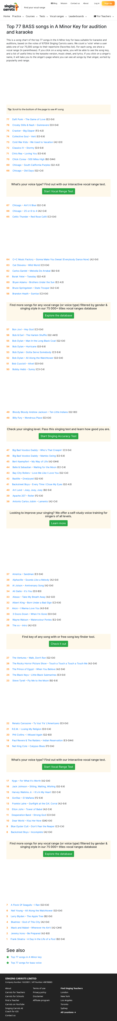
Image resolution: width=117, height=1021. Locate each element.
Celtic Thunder (20, 216)
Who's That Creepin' (51, 450)
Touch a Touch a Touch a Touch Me (68, 663)
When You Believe (46, 669)
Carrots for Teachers (15, 992)
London (64, 992)
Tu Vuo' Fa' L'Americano (46, 723)
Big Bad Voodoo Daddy (25, 450)
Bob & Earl (18, 335)
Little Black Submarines (43, 674)
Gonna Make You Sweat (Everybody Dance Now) (62, 259)
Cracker (16, 130)
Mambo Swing (48, 455)
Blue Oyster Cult (20, 826)
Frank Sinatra (18, 939)
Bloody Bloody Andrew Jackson (30, 412)
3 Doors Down (20, 614)
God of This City (31, 922)
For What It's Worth (30, 780)
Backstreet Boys (21, 484)
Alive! (31, 363)
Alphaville (18, 579)
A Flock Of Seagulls (21, 904)
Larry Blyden (17, 916)
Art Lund (17, 490)
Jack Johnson (19, 786)
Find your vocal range (34, 7)
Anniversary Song (34, 585)
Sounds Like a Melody (37, 579)
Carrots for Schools (14, 996)
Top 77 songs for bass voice (26, 962)
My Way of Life (40, 461)
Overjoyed (28, 478)
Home (6, 16)
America (16, 574)
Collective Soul (20, 136)
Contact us (75, 3)
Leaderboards (76, 16)
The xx (16, 625)
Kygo (14, 780)
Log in (96, 3)
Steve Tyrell (18, 680)
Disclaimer (38, 996)
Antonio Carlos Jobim (24, 501)
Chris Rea (17, 153)
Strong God (39, 814)
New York (65, 996)
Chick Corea (19, 159)
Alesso (16, 596)
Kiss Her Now (34, 820)
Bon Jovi (17, 329)
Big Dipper (29, 130)
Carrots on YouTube (14, 1004)
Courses (30, 16)
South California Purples (37, 164)
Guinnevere (43, 125)
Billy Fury (17, 417)
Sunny (31, 369)
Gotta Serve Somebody (38, 352)
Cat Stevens (19, 265)
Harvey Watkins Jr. (22, 792)
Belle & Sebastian (22, 467)
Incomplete (37, 832)
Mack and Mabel (20, 927)
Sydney (64, 1008)
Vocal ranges (57, 16)
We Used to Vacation (41, 142)
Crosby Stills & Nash (23, 125)
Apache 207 (19, 495)
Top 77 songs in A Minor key (26, 957)
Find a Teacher (12, 1000)
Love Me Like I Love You (45, 472)
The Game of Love (35, 119)
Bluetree (15, 922)
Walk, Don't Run (37, 657)
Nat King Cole (19, 746)
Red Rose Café (39, 216)
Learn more (58, 523)
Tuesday (31, 276)
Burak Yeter (18, 276)
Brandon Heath (20, 293)
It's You (28, 591)
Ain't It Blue (30, 205)
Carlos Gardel (19, 270)
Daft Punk (17, 119)
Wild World (34, 265)
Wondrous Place (33, 417)
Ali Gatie (17, 591)
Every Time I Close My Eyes (47, 484)
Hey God (29, 329)
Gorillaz (16, 797)
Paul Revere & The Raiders (26, 740)
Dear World (18, 820)
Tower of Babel (34, 809)
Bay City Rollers (21, 472)
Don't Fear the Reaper (43, 826)
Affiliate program (41, 1000)
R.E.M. (15, 729)
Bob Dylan (17, 340)
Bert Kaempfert (20, 461)
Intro (24, 625)
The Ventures (19, 657)
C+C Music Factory (23, 259)
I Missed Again (34, 734)
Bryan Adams (20, 282)
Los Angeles (66, 1000)
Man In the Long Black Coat (41, 340)
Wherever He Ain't (41, 927)
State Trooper (42, 287)
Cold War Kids (20, 142)
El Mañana (28, 797)
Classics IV (18, 147)
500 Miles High (36, 159)
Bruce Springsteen (22, 287)
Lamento (43, 501)
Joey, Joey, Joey (33, 490)
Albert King (18, 602)
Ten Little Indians (59, 412)
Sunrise (35, 293)
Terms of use (39, 988)
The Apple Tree (35, 916)
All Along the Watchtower (39, 357)
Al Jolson (17, 585)
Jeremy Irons (18, 933)
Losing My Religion (31, 729)
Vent (33, 136)
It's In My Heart (43, 792)
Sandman (29, 574)
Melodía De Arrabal (40, 270)
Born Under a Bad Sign (39, 602)
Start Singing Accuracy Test (58, 436)
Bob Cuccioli (19, 363)
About (85, 3)
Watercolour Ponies (41, 619)
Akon (15, 608)
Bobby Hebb (19, 369)
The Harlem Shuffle (36, 335)
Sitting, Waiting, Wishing (43, 786)
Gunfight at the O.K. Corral (43, 803)
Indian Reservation (53, 740)
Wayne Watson (20, 619)
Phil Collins (18, 734)
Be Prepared (34, 933)
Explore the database (58, 315)
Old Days (29, 170)
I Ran (37, 904)
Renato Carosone (21, 723)
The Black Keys (20, 674)
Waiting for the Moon (45, 467)
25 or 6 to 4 (30, 211)
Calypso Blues (37, 746)
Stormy (30, 147)
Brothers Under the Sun (42, 282)
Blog (55, 3)
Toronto (64, 1004)
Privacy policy (39, 992)
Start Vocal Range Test (58, 191)
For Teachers (104, 16)
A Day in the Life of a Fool (41, 939)
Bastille (16, 478)
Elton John (18, 809)
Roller (31, 495)
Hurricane (31, 346)
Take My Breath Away (34, 596)
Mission (64, 3)
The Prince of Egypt (23, 669)
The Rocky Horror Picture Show (29, 663)
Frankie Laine (19, 803)
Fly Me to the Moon (38, 680)
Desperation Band (21, 814)
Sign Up (108, 3)
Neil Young (17, 910)
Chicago (17, 164)
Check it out (58, 643)
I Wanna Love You (29, 608)
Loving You (31, 153)
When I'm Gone (39, 614)
